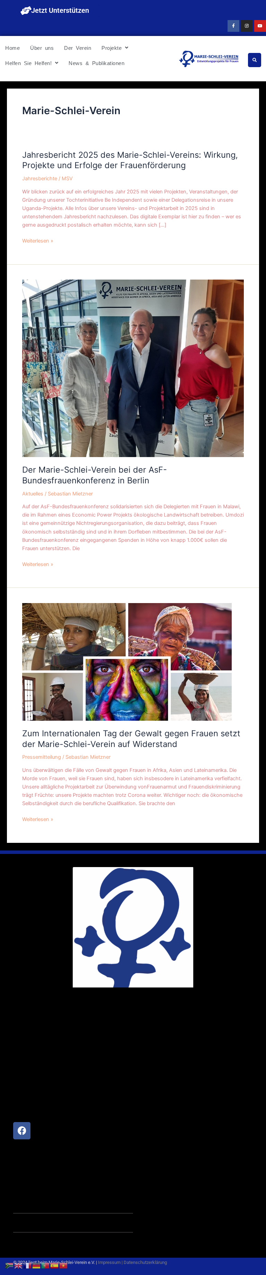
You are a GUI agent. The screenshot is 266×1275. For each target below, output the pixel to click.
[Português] (45, 1265)
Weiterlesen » (37, 241)
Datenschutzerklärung (145, 1262)
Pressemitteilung (41, 757)
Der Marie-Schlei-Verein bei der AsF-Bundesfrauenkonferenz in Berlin (94, 475)
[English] (18, 1265)
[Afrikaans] (9, 1265)
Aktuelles (32, 494)
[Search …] (254, 60)
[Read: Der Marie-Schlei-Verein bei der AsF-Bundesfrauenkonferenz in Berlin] (133, 368)
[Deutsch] (36, 1265)
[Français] (27, 1265)
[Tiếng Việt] (63, 1265)
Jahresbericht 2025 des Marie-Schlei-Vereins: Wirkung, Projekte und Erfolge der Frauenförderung (130, 160)
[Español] (54, 1265)
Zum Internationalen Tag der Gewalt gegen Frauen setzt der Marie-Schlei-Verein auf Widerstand (131, 738)
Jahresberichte (39, 178)
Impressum (109, 1262)
